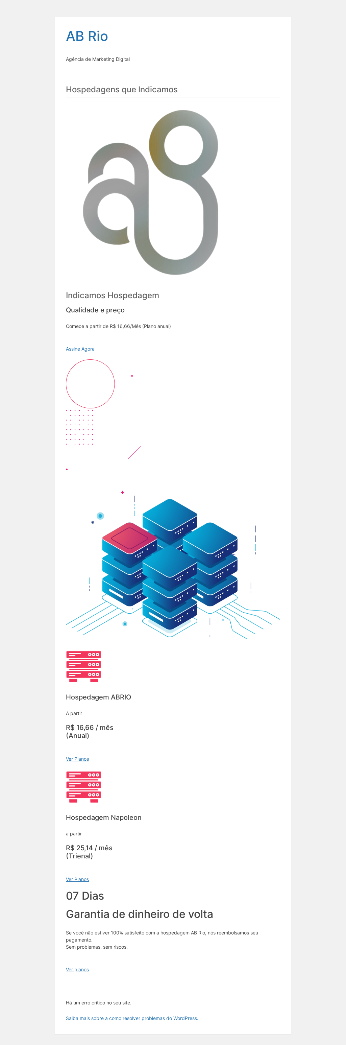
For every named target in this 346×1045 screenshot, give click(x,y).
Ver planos (77, 969)
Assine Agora (80, 349)
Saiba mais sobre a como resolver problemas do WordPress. (132, 1018)
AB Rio (87, 36)
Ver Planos (77, 759)
